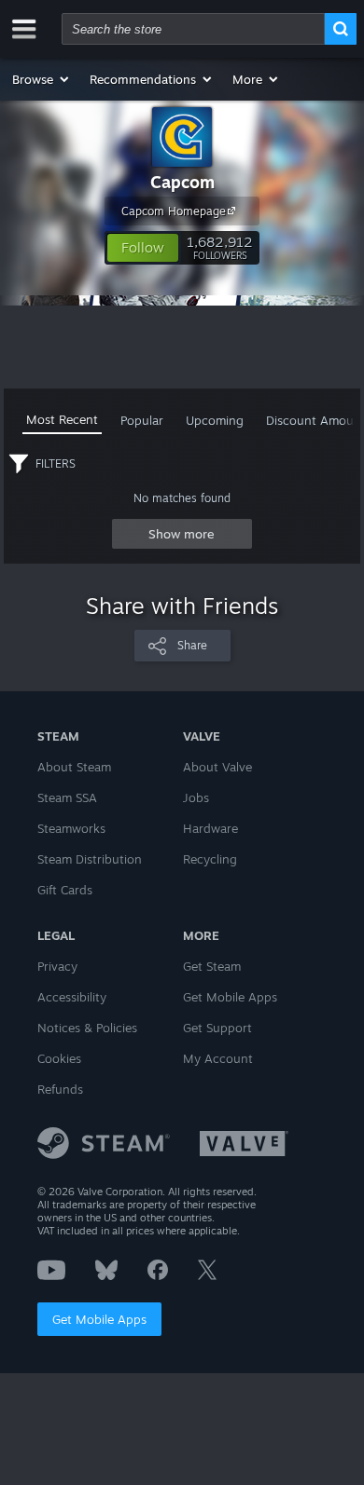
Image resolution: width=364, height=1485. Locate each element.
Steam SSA (67, 797)
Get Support (217, 1027)
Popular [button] (141, 420)
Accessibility (71, 996)
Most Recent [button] (62, 419)
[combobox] (193, 29)
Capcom (182, 181)
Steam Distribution (89, 858)
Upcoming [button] (215, 420)
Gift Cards (64, 889)
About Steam (74, 766)
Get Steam (212, 966)
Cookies (59, 1058)
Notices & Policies (87, 1027)
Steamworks (71, 828)
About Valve (217, 766)
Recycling (210, 858)
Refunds (60, 1089)
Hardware (210, 828)
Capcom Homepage (173, 211)
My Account (218, 1058)
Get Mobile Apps (99, 1319)
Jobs (196, 797)
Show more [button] (181, 533)
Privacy (57, 966)
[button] (41, 79)
